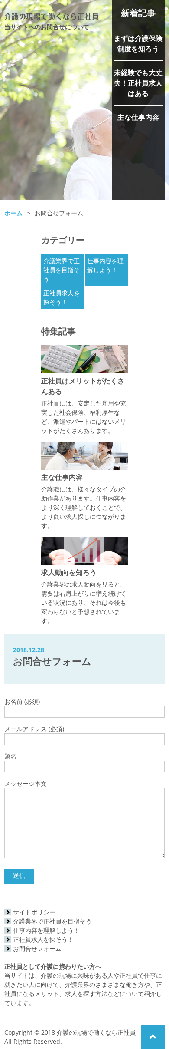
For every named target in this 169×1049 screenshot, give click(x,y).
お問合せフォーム (37, 948)
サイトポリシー (34, 912)
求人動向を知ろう (69, 572)
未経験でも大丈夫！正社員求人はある (138, 83)
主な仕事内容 (138, 117)
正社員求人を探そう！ (43, 939)
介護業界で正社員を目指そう (61, 270)
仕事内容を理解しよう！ (46, 930)
